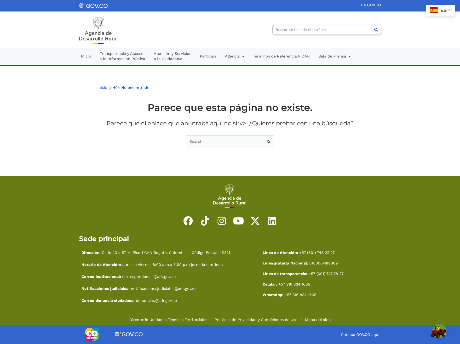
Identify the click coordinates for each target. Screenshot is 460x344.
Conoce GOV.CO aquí (360, 334)
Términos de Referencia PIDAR (281, 56)
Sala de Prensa (332, 56)
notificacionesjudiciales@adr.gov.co (164, 288)
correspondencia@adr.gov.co (149, 276)
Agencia (232, 56)
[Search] (376, 29)
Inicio (86, 56)
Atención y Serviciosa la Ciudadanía (172, 56)
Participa (208, 56)
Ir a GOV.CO (370, 5)
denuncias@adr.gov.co (156, 300)
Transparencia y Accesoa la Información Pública (122, 56)
